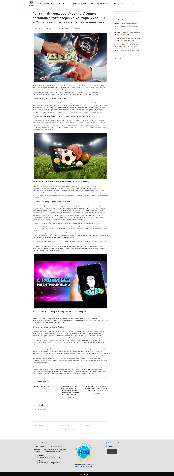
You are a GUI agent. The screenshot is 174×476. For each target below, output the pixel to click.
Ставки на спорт (63, 29)
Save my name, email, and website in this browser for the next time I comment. (58, 430)
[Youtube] (114, 451)
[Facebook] (109, 451)
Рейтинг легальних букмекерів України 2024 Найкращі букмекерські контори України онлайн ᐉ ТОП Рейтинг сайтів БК (70, 390)
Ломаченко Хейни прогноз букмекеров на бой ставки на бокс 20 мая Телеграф (96, 388)
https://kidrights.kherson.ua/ (85, 367)
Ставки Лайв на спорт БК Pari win (44, 387)
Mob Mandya (39, 29)
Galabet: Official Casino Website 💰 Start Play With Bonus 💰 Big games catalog (126, 26)
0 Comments (76, 29)
